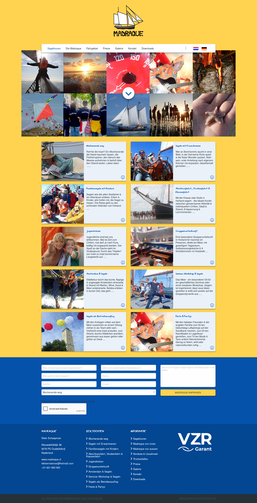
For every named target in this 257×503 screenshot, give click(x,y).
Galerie (119, 48)
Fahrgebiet (92, 48)
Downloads (148, 48)
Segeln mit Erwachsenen (102, 443)
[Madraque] (128, 35)
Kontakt (132, 48)
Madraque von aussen (145, 448)
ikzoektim (209, 498)
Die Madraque (73, 48)
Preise (106, 48)
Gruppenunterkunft (98, 466)
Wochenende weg (98, 438)
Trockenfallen (140, 459)
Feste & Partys (96, 486)
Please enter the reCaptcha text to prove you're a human (68, 401)
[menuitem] (54, 48)
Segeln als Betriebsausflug (103, 481)
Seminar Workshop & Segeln (104, 476)
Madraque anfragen (188, 392)
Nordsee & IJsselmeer (145, 454)
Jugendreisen (95, 461)
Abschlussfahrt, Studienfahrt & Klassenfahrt (104, 455)
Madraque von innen (144, 443)
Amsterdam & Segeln (100, 471)
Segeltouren (54, 48)
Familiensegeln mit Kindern (103, 448)
